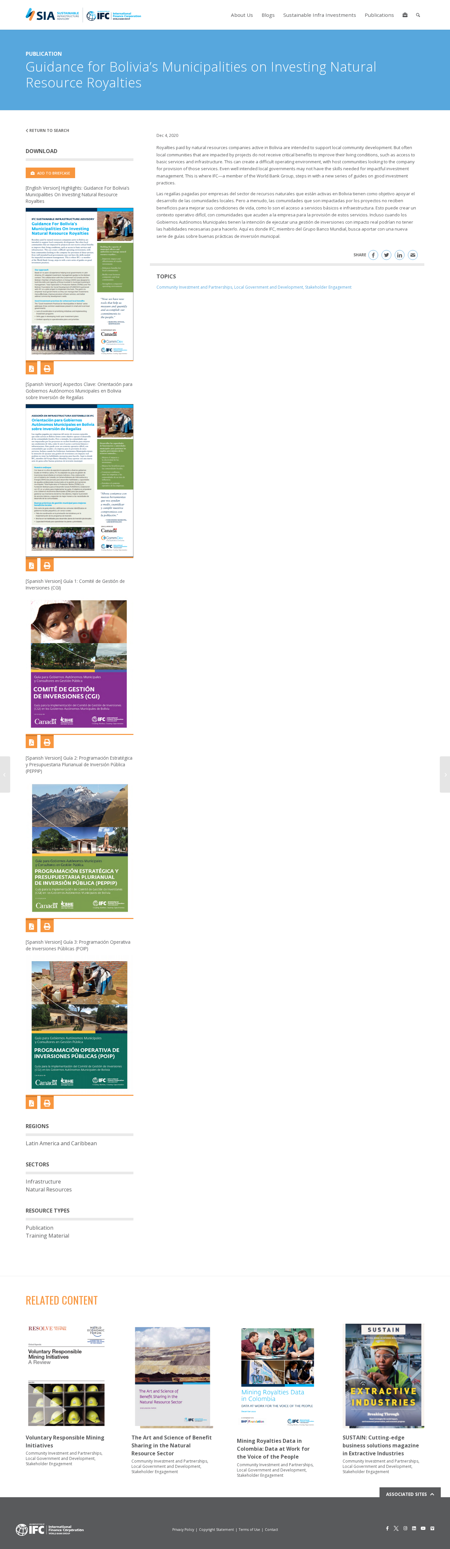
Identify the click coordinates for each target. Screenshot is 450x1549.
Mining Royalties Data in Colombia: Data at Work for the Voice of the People (273, 1448)
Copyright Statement (216, 1529)
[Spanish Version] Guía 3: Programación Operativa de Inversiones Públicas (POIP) (78, 945)
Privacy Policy (183, 1529)
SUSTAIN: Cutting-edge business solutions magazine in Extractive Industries (381, 1445)
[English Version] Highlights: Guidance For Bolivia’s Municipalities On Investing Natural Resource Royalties (77, 194)
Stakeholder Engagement (328, 287)
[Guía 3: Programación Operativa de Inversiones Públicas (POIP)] (31, 1102)
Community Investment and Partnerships (194, 287)
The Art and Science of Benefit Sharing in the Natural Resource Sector (171, 1445)
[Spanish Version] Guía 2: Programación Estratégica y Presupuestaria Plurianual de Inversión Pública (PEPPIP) (79, 764)
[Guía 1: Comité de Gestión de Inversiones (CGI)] (31, 741)
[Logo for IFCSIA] (83, 15)
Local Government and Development (268, 287)
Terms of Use (249, 1529)
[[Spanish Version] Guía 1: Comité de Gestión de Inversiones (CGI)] (79, 664)
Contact (271, 1529)
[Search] (418, 15)
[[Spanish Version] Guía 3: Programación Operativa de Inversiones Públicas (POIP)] (79, 1025)
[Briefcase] (405, 15)
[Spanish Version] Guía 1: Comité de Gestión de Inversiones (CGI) (75, 584)
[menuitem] (242, 15)
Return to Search (48, 130)
